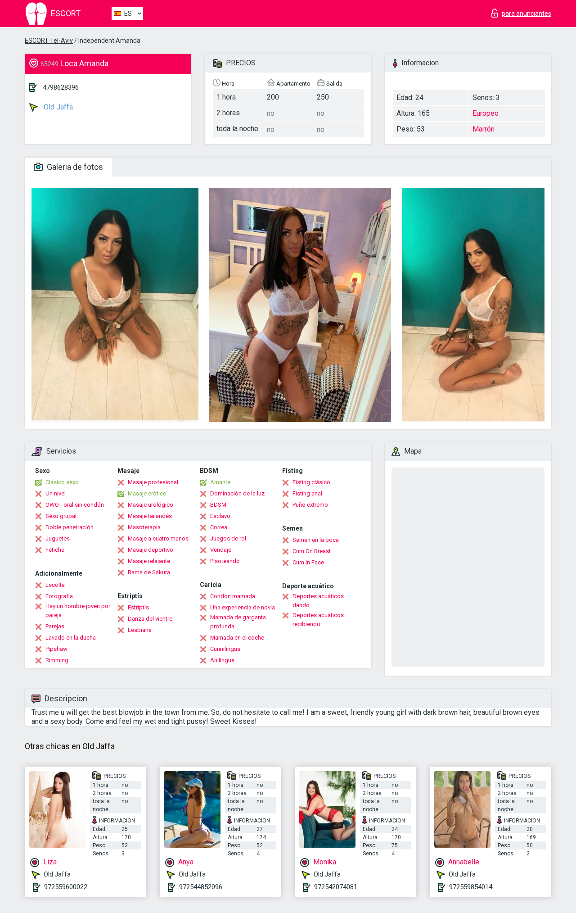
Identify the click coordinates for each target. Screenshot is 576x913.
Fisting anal (307, 493)
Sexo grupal (60, 516)
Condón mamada (232, 596)
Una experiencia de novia (242, 607)
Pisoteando (225, 561)
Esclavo (220, 516)
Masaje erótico (147, 493)
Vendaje (220, 549)
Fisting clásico (311, 482)
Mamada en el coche (237, 637)
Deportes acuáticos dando (318, 601)
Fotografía (59, 596)
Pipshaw (56, 648)
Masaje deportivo (150, 549)
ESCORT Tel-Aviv (49, 40)
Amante (220, 482)
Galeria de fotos (74, 167)
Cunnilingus (225, 648)
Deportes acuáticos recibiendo (318, 619)
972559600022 (65, 887)
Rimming (56, 660)
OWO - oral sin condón (74, 504)
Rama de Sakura (149, 572)
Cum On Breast (311, 551)
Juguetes (57, 538)
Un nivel (55, 493)
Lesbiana (140, 630)
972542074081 (335, 887)
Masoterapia (144, 527)
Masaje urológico (150, 504)
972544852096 (200, 887)
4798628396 (61, 87)
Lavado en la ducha (70, 637)
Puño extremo (310, 504)
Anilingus (222, 660)
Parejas (54, 626)
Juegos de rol (228, 538)
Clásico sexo (62, 482)
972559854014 (470, 887)
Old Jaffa (57, 107)
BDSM (218, 504)
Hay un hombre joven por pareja (77, 610)
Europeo (485, 113)
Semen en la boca (315, 539)
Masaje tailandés (150, 516)
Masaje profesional (153, 482)
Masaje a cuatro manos (158, 538)
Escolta (55, 584)
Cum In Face (308, 562)
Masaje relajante (149, 561)
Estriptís (138, 607)
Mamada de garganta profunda (238, 622)
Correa (218, 527)
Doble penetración (69, 527)
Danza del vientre (150, 618)
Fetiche (54, 549)
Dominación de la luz (237, 493)
